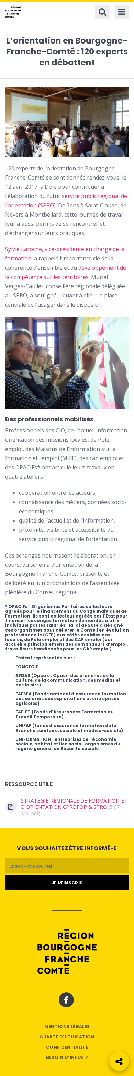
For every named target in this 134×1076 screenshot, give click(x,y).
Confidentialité (67, 1047)
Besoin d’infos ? (67, 1057)
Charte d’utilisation (67, 1037)
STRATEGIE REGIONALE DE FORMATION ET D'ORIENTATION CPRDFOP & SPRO (74, 807)
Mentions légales (67, 1026)
